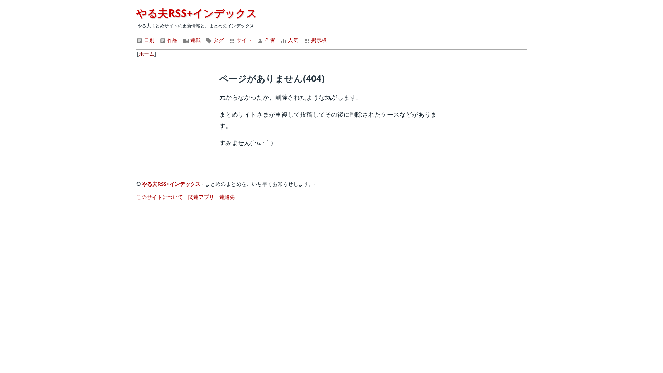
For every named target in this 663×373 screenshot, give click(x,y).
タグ (218, 40)
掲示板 (318, 40)
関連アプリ (201, 196)
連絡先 (227, 196)
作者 (269, 40)
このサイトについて (159, 196)
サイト (243, 40)
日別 (148, 40)
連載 (195, 40)
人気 (292, 40)
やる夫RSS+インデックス (196, 13)
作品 (171, 40)
